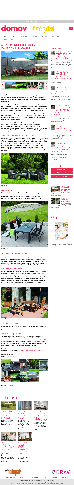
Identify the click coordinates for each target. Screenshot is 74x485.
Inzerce (45, 477)
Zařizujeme (55, 37)
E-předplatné (61, 176)
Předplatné (62, 173)
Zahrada (35, 37)
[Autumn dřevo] (32, 85)
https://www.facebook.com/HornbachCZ (32, 350)
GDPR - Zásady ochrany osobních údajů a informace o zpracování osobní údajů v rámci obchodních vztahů (37, 483)
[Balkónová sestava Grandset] (15, 365)
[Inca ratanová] (44, 85)
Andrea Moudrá (8, 385)
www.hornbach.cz (17, 348)
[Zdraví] (62, 471)
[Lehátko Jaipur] (21, 85)
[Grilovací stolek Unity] (24, 377)
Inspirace (24, 37)
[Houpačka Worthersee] (26, 65)
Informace (65, 477)
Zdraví (46, 21)
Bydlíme (14, 37)
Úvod (5, 37)
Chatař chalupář (31, 21)
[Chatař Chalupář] (12, 471)
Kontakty (55, 477)
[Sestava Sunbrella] (24, 365)
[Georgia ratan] (34, 365)
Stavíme (44, 37)
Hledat (70, 28)
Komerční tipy (8, 39)
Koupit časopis (62, 169)
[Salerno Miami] (6, 365)
